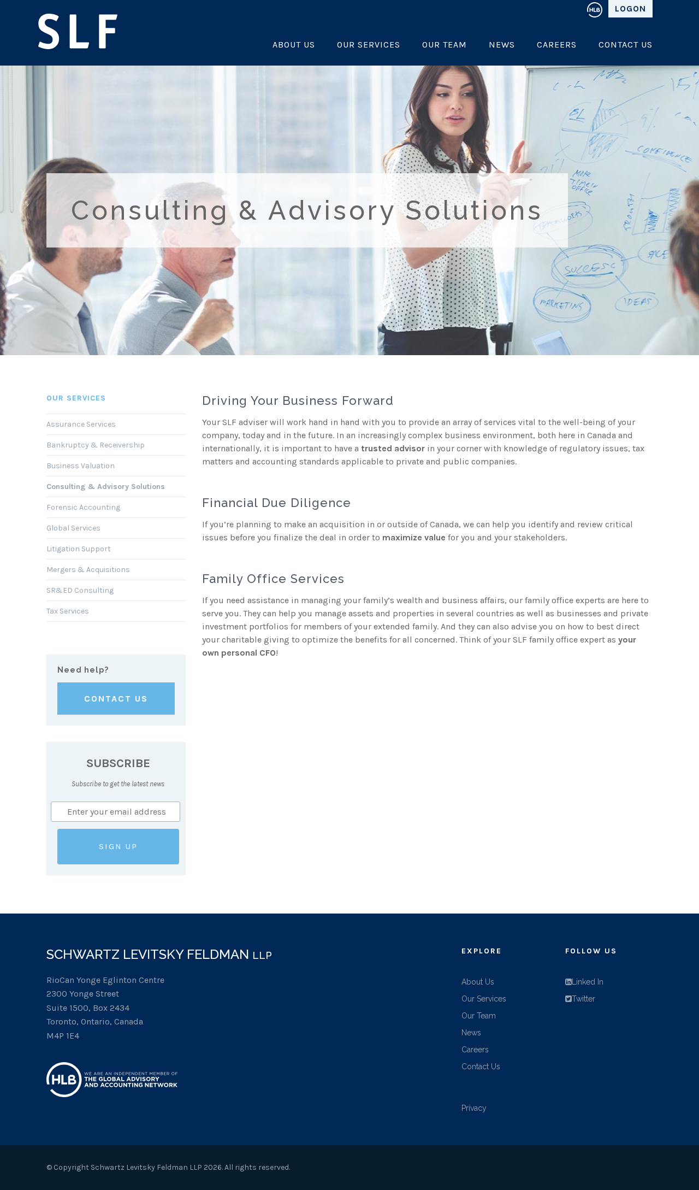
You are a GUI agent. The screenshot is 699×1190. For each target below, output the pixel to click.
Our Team (444, 44)
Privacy (474, 1108)
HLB (595, 8)
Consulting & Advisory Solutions (105, 486)
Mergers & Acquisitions (88, 569)
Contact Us (626, 44)
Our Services (368, 44)
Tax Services (67, 611)
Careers (557, 44)
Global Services (73, 528)
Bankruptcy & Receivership (95, 445)
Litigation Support (78, 548)
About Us (294, 44)
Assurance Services (81, 424)
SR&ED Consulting (80, 590)
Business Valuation (80, 465)
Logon (630, 8)
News (502, 44)
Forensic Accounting (83, 507)
